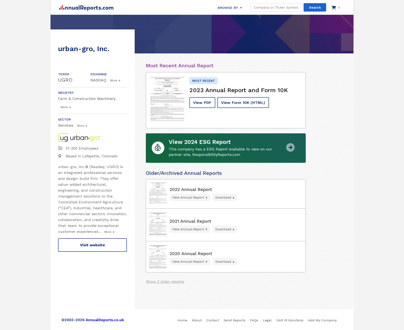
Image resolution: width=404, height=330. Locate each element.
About (197, 320)
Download (223, 197)
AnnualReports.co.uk (105, 320)
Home (182, 320)
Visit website (92, 245)
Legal (267, 320)
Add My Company (322, 320)
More (113, 80)
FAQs (254, 320)
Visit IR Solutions (289, 320)
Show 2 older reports (165, 281)
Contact (212, 320)
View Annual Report (188, 197)
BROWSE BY (228, 8)
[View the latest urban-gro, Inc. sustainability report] (290, 150)
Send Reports (234, 320)
